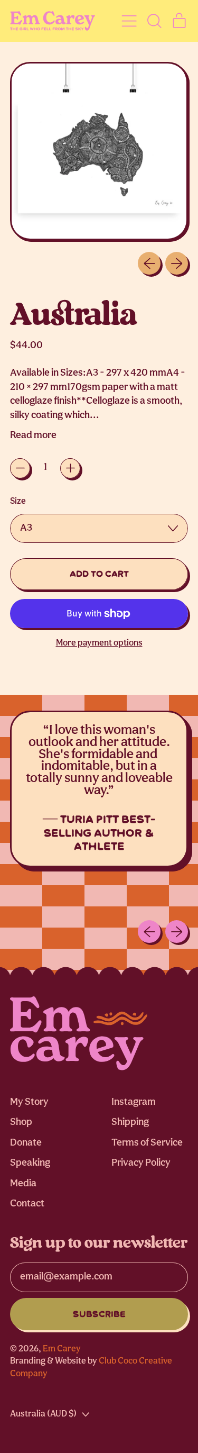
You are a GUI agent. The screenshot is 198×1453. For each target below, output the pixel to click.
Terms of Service (147, 1143)
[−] (20, 468)
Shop (21, 1123)
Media (23, 1184)
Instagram (133, 1102)
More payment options (99, 643)
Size (18, 501)
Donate (26, 1143)
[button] (154, 21)
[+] (70, 468)
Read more (33, 436)
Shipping (130, 1123)
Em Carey (62, 1349)
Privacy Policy (141, 1163)
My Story (29, 1102)
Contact (27, 1204)
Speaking (30, 1163)
